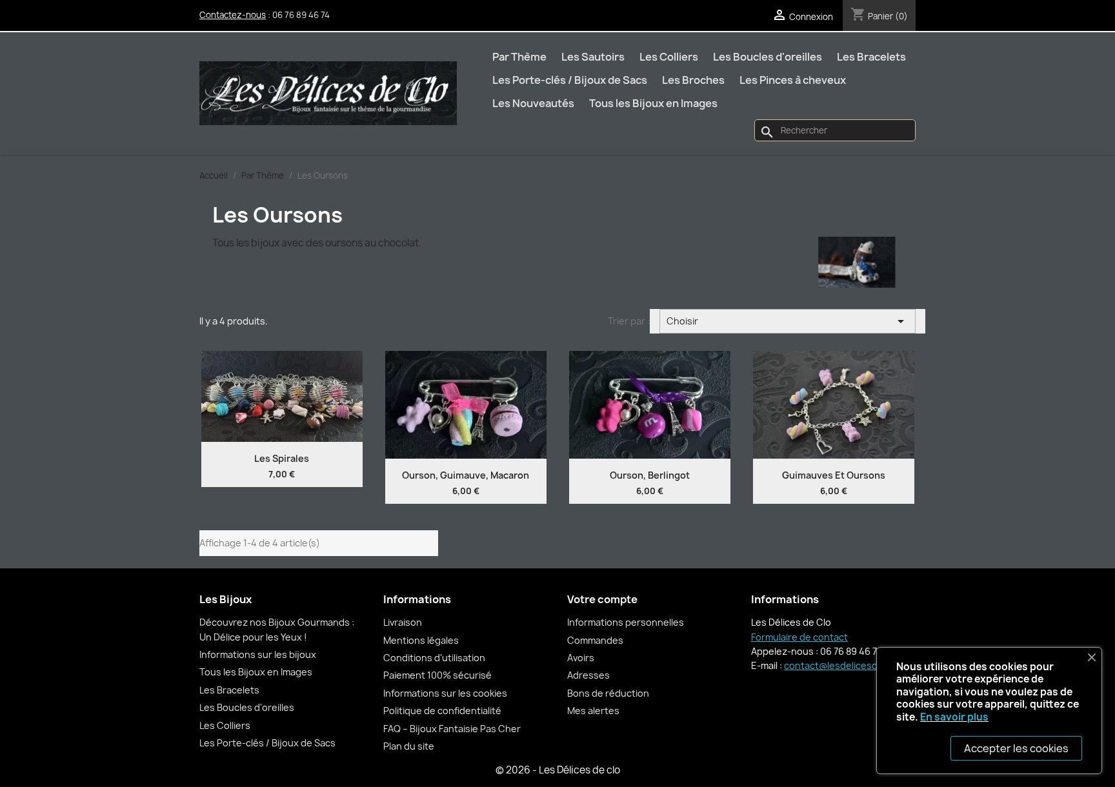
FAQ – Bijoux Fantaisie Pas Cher (452, 728)
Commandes (595, 640)
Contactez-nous (232, 15)
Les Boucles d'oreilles (767, 57)
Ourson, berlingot (650, 475)
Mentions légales (421, 640)
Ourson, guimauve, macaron (465, 475)
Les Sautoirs (593, 57)
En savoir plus (954, 717)
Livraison (402, 622)
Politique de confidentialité (442, 710)
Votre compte (602, 599)
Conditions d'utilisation (434, 658)
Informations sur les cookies (445, 693)
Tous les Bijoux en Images (653, 103)
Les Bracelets (871, 57)
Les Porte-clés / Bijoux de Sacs (569, 80)
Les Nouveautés (533, 103)
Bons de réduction (608, 693)
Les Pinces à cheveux (792, 80)
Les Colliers (668, 57)
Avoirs (580, 658)
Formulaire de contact (799, 637)
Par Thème (519, 57)
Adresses (588, 675)
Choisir (788, 321)
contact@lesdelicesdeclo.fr (845, 665)
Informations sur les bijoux (257, 654)
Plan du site (408, 746)
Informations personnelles (625, 622)
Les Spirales (281, 458)
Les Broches (693, 80)
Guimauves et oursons (833, 475)
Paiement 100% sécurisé (437, 675)
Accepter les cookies (1016, 748)
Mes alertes (593, 710)
